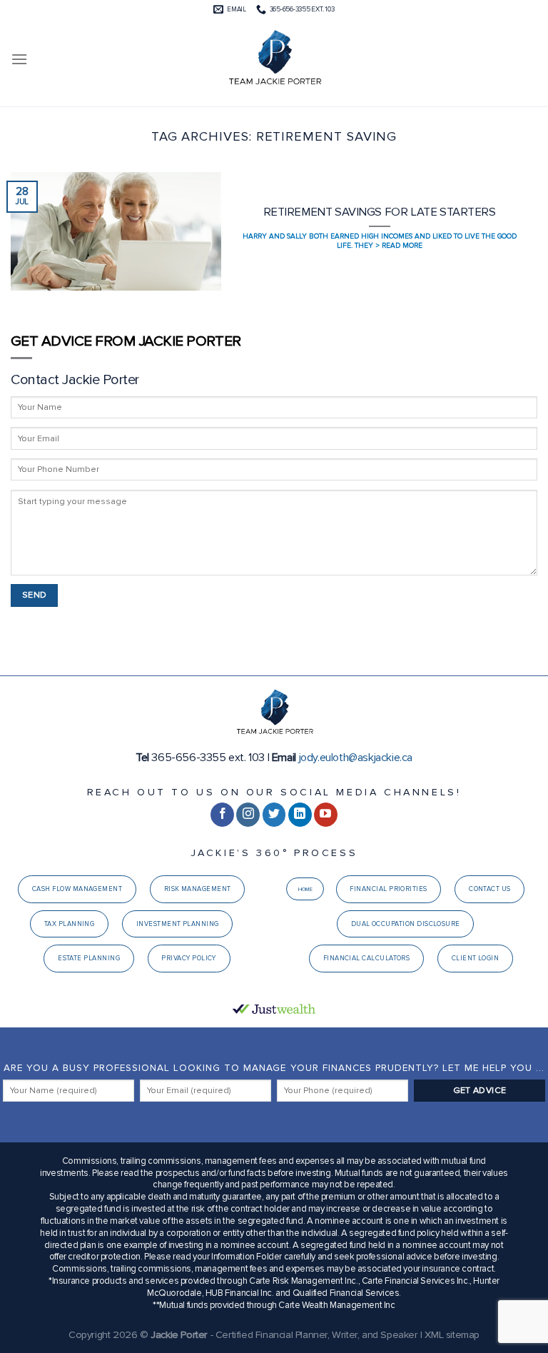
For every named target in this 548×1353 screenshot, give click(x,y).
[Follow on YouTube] (326, 815)
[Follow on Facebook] (222, 815)
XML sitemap (452, 1335)
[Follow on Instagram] (248, 815)
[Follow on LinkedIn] (300, 815)
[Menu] (19, 58)
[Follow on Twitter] (274, 815)
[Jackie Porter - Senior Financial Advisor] (274, 59)
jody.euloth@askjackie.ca (355, 757)
